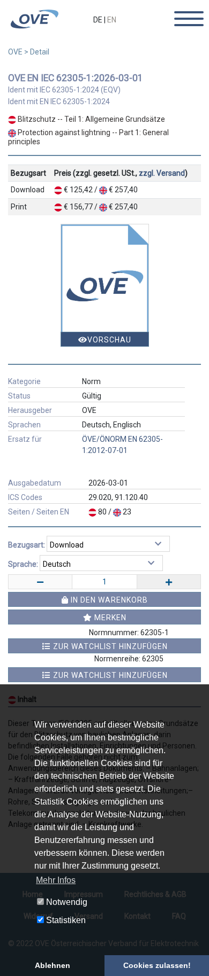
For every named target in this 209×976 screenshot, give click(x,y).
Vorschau (109, 339)
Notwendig (65, 902)
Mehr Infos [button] (56, 880)
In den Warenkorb (108, 600)
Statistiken (65, 920)
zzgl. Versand (162, 173)
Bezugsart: (26, 545)
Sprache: (23, 564)
